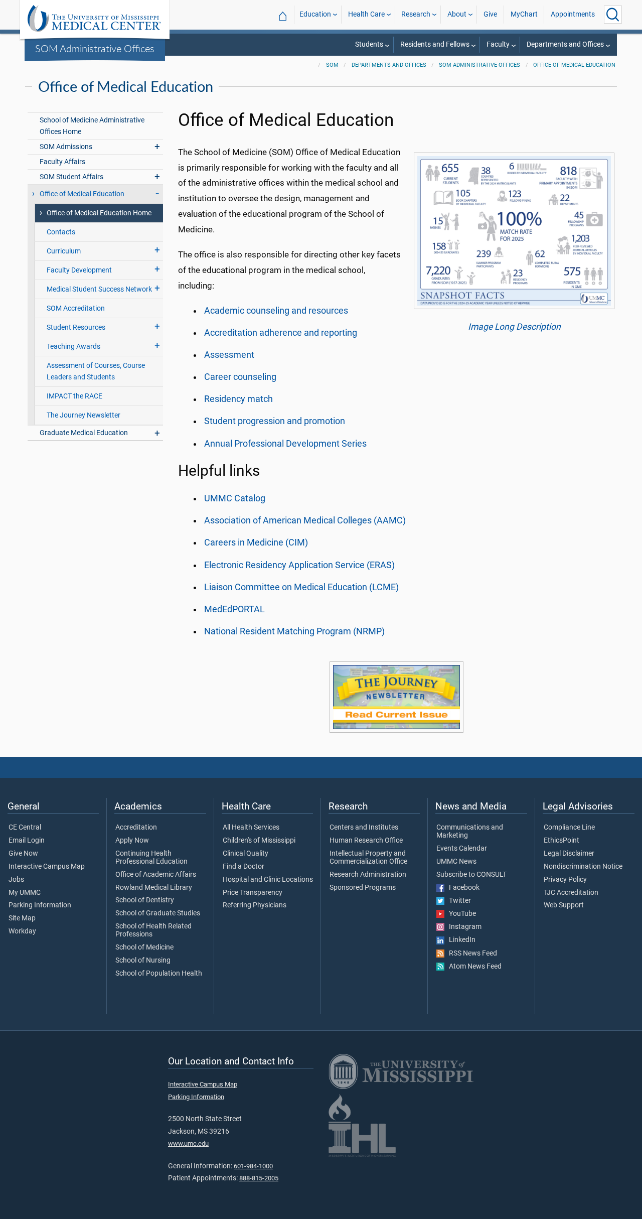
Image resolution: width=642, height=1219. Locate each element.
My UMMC (25, 893)
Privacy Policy (565, 880)
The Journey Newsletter (83, 415)
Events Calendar (461, 849)
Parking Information (40, 905)
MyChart (524, 14)
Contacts (61, 232)
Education (315, 14)
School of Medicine (144, 947)
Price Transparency (252, 893)
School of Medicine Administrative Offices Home (92, 126)
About (456, 14)
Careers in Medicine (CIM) (256, 542)
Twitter (457, 901)
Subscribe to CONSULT (471, 875)
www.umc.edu (188, 1143)
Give (490, 14)
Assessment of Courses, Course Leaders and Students (96, 371)
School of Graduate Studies (157, 913)
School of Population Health (158, 974)
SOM (332, 65)
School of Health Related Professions (153, 930)
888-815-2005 (258, 1178)
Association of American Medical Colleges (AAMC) (305, 520)
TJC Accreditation (571, 893)
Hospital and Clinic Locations (268, 880)
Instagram (463, 927)
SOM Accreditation (76, 308)
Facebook (461, 888)
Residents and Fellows (434, 44)
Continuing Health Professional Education (151, 858)
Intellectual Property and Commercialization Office (368, 858)
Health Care (366, 14)
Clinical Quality (245, 854)
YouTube (460, 914)
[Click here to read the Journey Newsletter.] (396, 697)
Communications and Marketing (469, 832)
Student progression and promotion (274, 421)
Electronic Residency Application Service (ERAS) (299, 565)
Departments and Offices (565, 44)
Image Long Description (514, 327)
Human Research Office (366, 841)
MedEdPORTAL (234, 609)
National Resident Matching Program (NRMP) (294, 631)
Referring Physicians (254, 905)
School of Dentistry (144, 900)
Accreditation (136, 828)
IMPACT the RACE (74, 396)
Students (369, 44)
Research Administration (368, 875)
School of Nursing (143, 961)
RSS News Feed (470, 954)
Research (415, 14)
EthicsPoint (561, 841)
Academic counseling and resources (276, 311)
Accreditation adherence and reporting (280, 333)
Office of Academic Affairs (155, 875)
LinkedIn (459, 940)
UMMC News (456, 862)
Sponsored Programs (363, 888)
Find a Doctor (243, 867)
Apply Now (132, 841)
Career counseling (240, 377)
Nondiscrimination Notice (583, 867)
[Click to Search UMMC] (613, 15)
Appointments (573, 14)
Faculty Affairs (62, 162)
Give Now (23, 854)
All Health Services (251, 828)
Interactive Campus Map (47, 867)
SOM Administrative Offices (94, 48)
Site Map (22, 918)
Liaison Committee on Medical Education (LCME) (301, 587)
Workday (22, 931)
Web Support (564, 905)
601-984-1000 (253, 1166)
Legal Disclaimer (569, 854)
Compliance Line (569, 828)
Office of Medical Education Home (99, 213)
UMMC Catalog (234, 498)
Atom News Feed (473, 967)
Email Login (27, 841)
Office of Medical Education (574, 65)
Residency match (238, 399)
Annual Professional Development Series (285, 444)
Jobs (16, 880)
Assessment (229, 355)
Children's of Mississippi (259, 841)
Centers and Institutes (364, 828)
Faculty (498, 44)
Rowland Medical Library (153, 888)
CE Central (25, 828)
